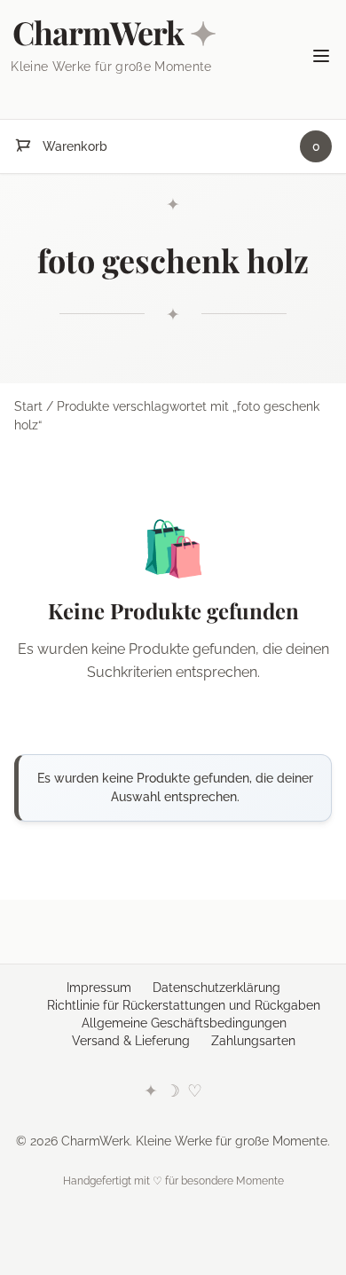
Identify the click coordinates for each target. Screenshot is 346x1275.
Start (28, 406)
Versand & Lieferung (131, 1041)
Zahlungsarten (253, 1041)
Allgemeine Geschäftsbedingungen (184, 1023)
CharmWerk (114, 32)
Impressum (99, 987)
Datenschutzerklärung (216, 987)
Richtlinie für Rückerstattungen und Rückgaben (183, 1005)
